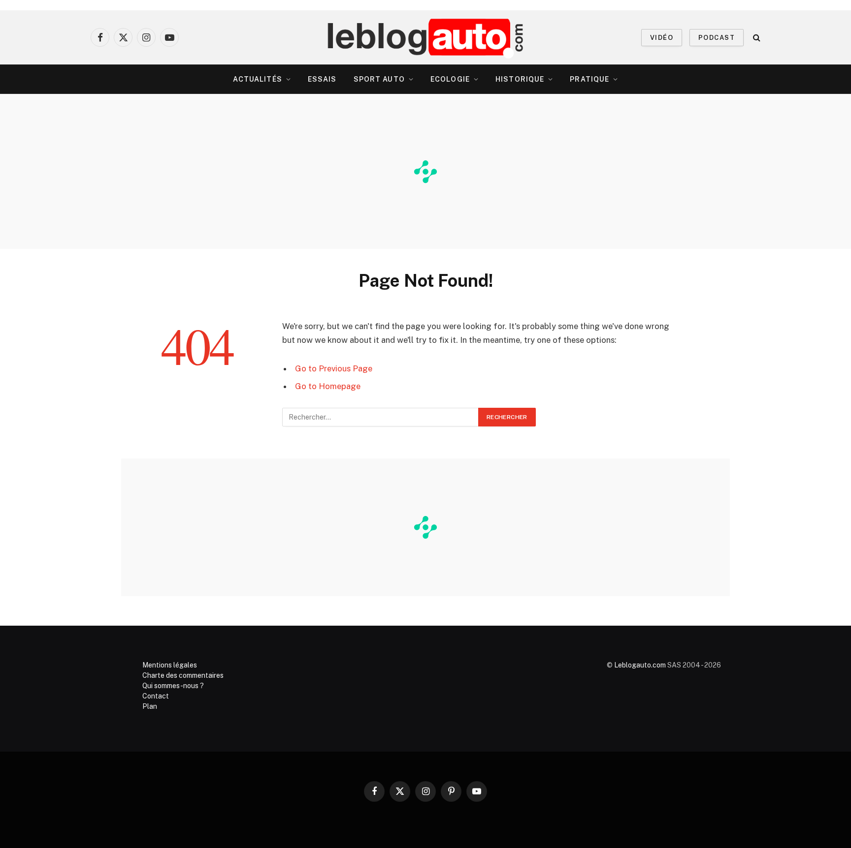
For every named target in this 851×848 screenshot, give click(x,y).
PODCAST (716, 37)
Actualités (257, 79)
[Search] (755, 38)
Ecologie (450, 79)
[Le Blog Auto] (425, 37)
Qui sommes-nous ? (173, 686)
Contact (155, 696)
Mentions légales (169, 665)
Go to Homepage (327, 386)
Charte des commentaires (183, 675)
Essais (322, 79)
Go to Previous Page (333, 368)
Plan (149, 706)
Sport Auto (379, 79)
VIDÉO (661, 37)
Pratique (589, 79)
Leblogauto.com (640, 665)
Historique (519, 79)
